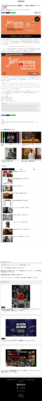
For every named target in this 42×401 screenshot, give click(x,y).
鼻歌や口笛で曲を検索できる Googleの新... (20, 200)
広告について (25, 379)
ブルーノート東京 (4, 10)
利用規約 (12, 379)
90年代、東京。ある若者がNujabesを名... (20, 193)
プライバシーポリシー (18, 379)
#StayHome (3, 9)
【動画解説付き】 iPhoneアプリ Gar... (20, 171)
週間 (21, 169)
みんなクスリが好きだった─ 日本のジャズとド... (21, 214)
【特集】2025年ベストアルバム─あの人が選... (21, 229)
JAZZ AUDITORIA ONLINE (26, 9)
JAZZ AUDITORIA (18, 9)
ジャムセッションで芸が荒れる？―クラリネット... (22, 236)
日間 (8, 169)
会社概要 (8, 379)
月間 (34, 169)
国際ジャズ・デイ (11, 10)
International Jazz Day (10, 9)
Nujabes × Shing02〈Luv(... (18, 185)
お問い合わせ (21, 381)
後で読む (38, 12)
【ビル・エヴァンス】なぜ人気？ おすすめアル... (21, 207)
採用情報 (32, 379)
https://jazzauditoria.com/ (11, 100)
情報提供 (29, 379)
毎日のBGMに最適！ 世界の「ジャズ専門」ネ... (21, 178)
